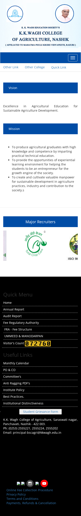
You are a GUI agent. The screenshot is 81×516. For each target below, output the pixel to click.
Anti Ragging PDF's (16, 383)
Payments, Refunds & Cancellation (31, 503)
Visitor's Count (14, 343)
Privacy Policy (16, 494)
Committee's (12, 376)
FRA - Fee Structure (18, 329)
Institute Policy (13, 390)
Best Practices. (13, 396)
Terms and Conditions (22, 499)
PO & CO (9, 370)
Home (7, 303)
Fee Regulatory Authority (21, 323)
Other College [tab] (35, 67)
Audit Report (12, 316)
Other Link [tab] (10, 67)
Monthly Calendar (16, 363)
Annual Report (13, 309)
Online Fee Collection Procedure (29, 490)
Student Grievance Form (40, 412)
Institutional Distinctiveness (23, 403)
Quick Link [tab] (58, 67)
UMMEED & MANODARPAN (23, 336)
